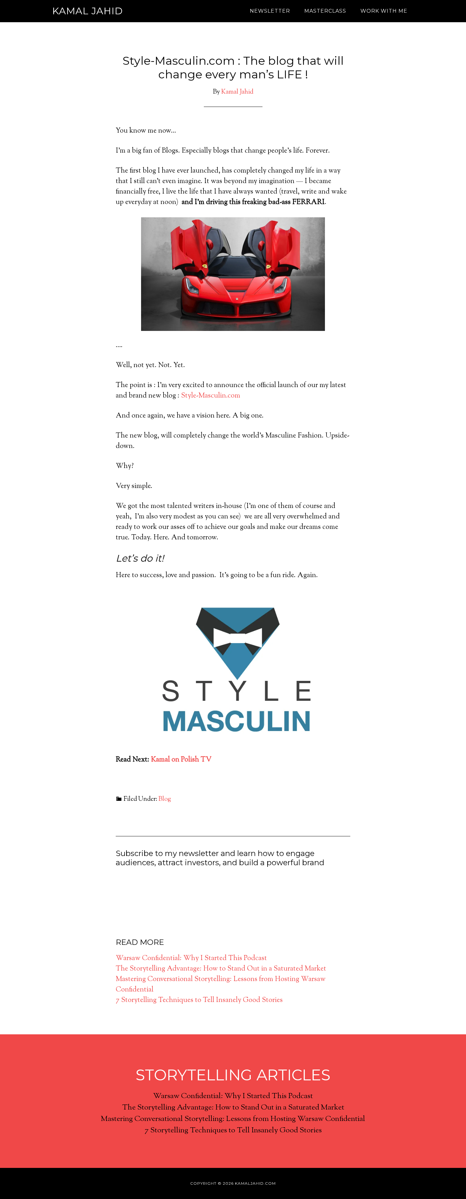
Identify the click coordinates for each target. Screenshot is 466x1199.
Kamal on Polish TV (181, 760)
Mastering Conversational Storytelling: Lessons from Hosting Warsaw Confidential (233, 1119)
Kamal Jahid (87, 11)
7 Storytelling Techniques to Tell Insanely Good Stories (199, 1000)
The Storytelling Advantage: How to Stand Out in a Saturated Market (221, 969)
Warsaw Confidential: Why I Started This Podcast (191, 958)
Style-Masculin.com (210, 396)
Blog (165, 799)
